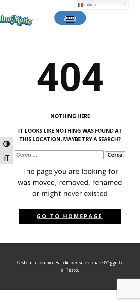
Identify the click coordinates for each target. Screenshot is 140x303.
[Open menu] (70, 19)
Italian (89, 4)
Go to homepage (70, 216)
